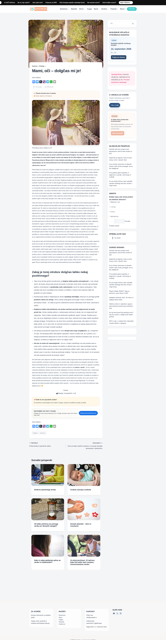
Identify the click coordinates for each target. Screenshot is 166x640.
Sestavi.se (62, 624)
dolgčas (35, 433)
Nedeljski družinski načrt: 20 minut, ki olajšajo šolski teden (121, 299)
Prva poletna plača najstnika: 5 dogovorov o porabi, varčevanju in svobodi (120, 175)
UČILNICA (131, 9)
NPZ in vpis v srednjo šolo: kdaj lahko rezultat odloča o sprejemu (121, 322)
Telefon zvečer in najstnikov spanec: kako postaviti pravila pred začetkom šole (121, 306)
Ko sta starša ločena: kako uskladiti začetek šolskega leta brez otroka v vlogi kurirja (120, 183)
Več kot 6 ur (114, 216)
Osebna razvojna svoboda (80, 490)
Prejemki (61, 622)
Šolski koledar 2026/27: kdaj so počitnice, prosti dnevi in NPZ (119, 292)
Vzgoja (89, 9)
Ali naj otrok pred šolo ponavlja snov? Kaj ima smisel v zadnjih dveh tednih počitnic (121, 315)
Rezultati (127, 221)
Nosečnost (62, 615)
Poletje (41, 66)
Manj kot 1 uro (115, 202)
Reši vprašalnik (117, 133)
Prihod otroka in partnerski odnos (40, 444)
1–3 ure (113, 207)
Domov (34, 66)
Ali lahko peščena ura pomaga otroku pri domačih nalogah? (46, 525)
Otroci (60, 617)
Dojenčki (74, 9)
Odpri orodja (115, 105)
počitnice (42, 433)
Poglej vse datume (118, 57)
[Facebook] (113, 613)
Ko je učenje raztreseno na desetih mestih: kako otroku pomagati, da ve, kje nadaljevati (121, 166)
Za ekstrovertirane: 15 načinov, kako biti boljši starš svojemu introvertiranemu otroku (82, 562)
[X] (117, 613)
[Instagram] (120, 613)
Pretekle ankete (114, 226)
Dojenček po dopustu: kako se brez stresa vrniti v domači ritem (120, 159)
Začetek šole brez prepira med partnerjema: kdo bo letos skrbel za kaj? (120, 151)
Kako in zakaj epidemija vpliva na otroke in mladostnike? (47, 561)
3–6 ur (113, 212)
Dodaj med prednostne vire (88, 413)
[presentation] (47, 475)
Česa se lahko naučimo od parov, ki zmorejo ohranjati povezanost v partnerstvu (85, 445)
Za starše (117, 238)
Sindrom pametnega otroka (45, 490)
